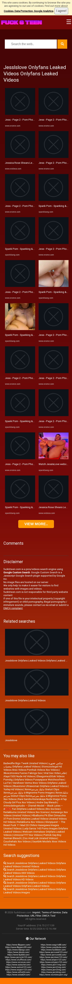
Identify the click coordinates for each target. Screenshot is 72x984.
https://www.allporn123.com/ (53, 960)
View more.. (36, 524)
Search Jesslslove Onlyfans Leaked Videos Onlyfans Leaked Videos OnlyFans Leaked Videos (34, 884)
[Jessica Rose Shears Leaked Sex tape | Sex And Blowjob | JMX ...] (20, 157)
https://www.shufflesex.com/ (18, 960)
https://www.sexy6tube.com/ (53, 947)
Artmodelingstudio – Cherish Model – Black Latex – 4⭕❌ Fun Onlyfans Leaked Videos (33, 807)
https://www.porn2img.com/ (53, 967)
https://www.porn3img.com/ (53, 969)
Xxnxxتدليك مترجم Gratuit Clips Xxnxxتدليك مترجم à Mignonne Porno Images (31, 791)
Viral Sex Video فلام (55, 773)
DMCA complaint (13, 608)
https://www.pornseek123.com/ (53, 952)
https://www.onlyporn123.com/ (53, 962)
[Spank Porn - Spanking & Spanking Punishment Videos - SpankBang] (20, 243)
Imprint (36, 912)
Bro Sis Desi (53, 809)
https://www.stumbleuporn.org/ (53, 974)
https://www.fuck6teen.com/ (53, 950)
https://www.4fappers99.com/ (18, 947)
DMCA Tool (48, 915)
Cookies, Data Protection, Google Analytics (28, 11)
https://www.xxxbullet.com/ (18, 964)
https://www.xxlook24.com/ (18, 974)
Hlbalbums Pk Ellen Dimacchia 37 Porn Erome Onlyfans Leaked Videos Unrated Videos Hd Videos (35, 819)
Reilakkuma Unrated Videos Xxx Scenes (26, 812)
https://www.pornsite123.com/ (18, 957)
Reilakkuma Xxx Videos (30, 822)
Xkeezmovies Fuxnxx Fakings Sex (22, 773)
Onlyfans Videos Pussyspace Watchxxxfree (39, 779)
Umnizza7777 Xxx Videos (27, 835)
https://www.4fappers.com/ (18, 945)
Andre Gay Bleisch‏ (46, 802)
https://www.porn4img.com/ (53, 972)
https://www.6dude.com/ (18, 952)
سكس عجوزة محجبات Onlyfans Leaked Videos (33, 765)
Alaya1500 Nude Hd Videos (19, 776)
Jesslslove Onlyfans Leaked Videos (25, 700)
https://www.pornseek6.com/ (53, 955)
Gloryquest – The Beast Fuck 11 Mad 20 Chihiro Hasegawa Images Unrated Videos (34, 825)
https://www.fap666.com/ (18, 955)
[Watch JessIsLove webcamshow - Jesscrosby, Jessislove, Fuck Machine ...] (54, 458)
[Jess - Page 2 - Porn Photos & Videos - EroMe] (20, 114)
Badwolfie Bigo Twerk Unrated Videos (25, 763)
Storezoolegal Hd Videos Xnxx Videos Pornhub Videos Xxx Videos (32, 768)
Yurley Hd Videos (13, 789)
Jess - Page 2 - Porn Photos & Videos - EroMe (31, 119)
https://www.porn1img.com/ (53, 964)
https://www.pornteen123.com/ (53, 957)
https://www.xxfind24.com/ (18, 972)
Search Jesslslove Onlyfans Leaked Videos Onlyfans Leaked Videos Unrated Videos (34, 865)
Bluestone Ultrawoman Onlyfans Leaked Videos (40, 786)
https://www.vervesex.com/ (18, 962)
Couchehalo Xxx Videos (17, 841)
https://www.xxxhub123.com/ (18, 967)
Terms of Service (51, 912)
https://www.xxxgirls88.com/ (53, 945)
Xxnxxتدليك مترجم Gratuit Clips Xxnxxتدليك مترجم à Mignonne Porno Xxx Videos (35, 796)
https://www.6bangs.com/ (18, 950)
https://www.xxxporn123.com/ (18, 969)
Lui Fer (7, 782)
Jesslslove (11, 740)
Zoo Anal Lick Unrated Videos (40, 838)
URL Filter (35, 915)
